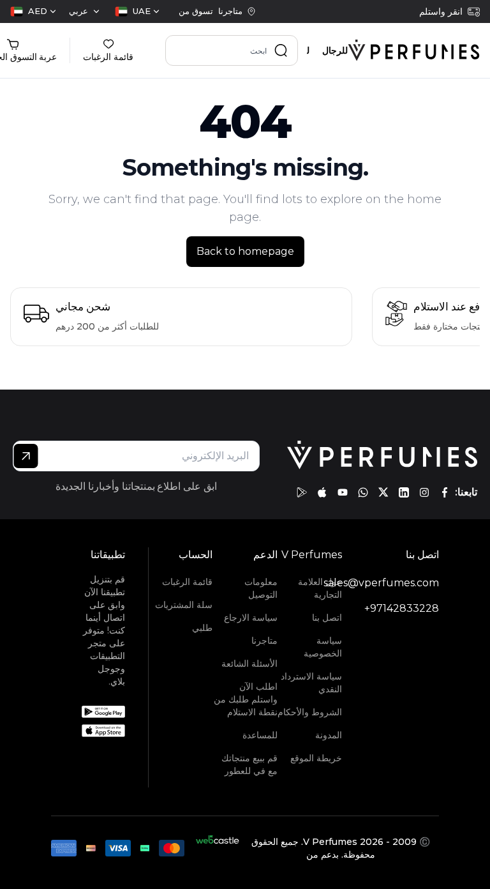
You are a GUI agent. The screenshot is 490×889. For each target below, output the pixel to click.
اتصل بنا (327, 617)
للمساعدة (259, 735)
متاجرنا (264, 640)
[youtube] (343, 492)
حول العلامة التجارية (320, 588)
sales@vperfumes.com (381, 583)
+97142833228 (401, 608)
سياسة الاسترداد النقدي (311, 683)
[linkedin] (404, 492)
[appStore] (322, 492)
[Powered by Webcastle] (217, 848)
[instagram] (424, 492)
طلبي (202, 628)
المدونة (328, 735)
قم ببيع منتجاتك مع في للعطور (249, 764)
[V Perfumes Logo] (414, 50)
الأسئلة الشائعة (249, 663)
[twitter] (383, 492)
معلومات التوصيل (260, 588)
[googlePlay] (302, 492)
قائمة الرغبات (187, 582)
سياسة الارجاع (250, 617)
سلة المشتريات (183, 605)
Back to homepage (245, 251)
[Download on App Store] (103, 730)
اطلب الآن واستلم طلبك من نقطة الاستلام (245, 699)
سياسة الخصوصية (323, 647)
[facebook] (445, 492)
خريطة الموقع (316, 758)
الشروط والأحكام (310, 712)
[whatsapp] (363, 492)
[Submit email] (25, 456)
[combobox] (137, 11)
